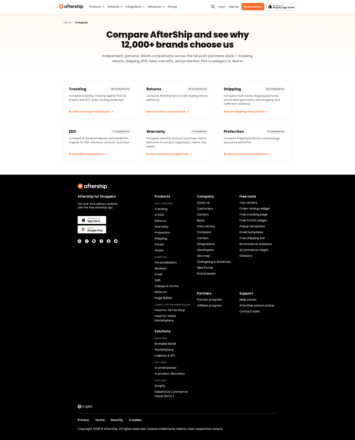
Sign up (234, 6)
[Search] (213, 6)
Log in (222, 6)
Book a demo (253, 6)
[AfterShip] (72, 6)
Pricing (172, 6)
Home (67, 22)
